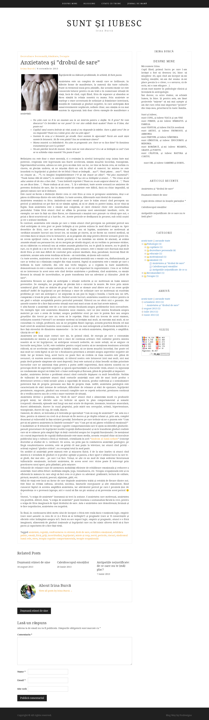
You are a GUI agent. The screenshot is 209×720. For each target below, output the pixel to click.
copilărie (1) (156, 247)
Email (21, 680)
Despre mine (69, 4)
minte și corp (83, 535)
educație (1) (156, 253)
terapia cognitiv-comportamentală (57, 538)
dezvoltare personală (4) (163, 250)
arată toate (147, 240)
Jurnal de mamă (137, 4)
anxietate (34, 532)
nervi (94, 535)
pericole (102, 535)
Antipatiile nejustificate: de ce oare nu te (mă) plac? (113, 566)
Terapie (64, 56)
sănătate (53, 56)
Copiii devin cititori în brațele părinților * (163, 201)
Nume (21, 671)
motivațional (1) (158, 257)
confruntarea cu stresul (62, 532)
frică (38, 535)
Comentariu (24, 634)
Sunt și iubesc (104, 23)
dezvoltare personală (34, 56)
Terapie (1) (153, 276)
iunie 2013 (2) (151, 315)
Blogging (89, 4)
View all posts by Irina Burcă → (55, 591)
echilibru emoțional (101, 532)
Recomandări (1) (155, 273)
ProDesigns (186, 715)
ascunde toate (162, 240)
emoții (31, 535)
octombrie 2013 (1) (154, 302)
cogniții (44, 532)
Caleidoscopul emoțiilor (73, 562)
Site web (22, 689)
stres (35, 538)
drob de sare (82, 532)
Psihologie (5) (154, 244)
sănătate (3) (156, 260)
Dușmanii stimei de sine (33, 562)
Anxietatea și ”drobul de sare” (157, 189)
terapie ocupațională (88, 538)
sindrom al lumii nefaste (104, 439)
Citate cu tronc (111, 4)
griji (44, 535)
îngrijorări (68, 535)
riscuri (111, 535)
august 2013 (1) (152, 308)
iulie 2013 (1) (151, 311)
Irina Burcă (28, 68)
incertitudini (55, 535)
